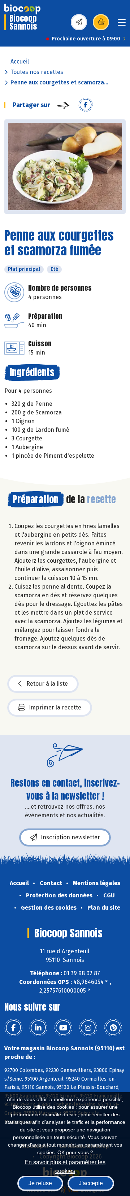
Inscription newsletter (70, 837)
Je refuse (40, 1183)
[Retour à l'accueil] (22, 9)
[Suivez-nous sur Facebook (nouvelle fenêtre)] (13, 1028)
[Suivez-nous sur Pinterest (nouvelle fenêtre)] (113, 1028)
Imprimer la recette (55, 707)
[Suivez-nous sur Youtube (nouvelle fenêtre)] (63, 1028)
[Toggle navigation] (122, 24)
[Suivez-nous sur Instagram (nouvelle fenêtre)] (88, 1028)
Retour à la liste (47, 683)
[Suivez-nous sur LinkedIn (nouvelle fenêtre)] (38, 1028)
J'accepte (91, 1183)
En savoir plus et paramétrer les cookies (65, 1166)
